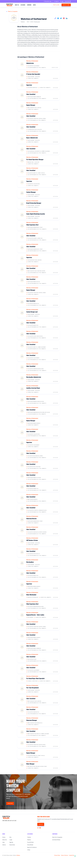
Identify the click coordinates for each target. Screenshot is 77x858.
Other (28, 849)
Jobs (3, 842)
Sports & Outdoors (32, 847)
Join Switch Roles (56, 839)
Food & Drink (30, 842)
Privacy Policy (57, 855)
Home (3, 837)
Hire (10, 837)
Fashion (29, 839)
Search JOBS (66, 4)
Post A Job (56, 4)
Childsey (18, 855)
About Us (17, 5)
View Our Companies (57, 837)
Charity (29, 837)
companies (29, 5)
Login (10, 839)
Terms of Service (64, 855)
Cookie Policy (72, 855)
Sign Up (11, 842)
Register (10, 803)
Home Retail (30, 844)
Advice (34, 5)
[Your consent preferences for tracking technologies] (75, 856)
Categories (23, 5)
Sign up (41, 824)
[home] (10, 5)
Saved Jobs (12, 844)
